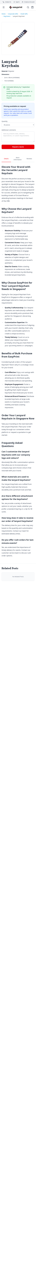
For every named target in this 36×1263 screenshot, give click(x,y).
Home (4, 14)
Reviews (29, 159)
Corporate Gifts (13, 14)
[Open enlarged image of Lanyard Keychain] (18, 38)
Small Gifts (24, 14)
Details (6, 159)
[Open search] (28, 7)
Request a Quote (18, 147)
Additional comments (9, 130)
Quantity (4, 121)
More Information (18, 159)
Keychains (7, 16)
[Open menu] (4, 7)
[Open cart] (32, 7)
